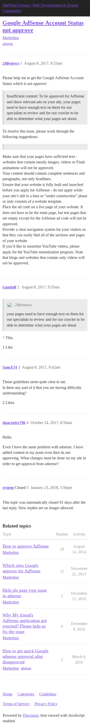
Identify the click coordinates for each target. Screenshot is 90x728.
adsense (7, 44)
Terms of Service (16, 704)
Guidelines (47, 694)
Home (7, 694)
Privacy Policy (46, 704)
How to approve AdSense (25, 546)
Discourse (30, 715)
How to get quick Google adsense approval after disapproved (25, 656)
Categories (26, 694)
